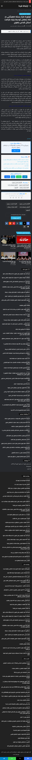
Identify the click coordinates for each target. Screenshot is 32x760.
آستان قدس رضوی (24, 204)
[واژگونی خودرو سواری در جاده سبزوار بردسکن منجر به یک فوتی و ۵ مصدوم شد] (24, 240)
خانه (29, 10)
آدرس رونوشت (16, 218)
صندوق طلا (28, 466)
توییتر (13, 176)
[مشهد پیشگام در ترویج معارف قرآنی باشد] (8, 240)
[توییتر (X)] (24, 223)
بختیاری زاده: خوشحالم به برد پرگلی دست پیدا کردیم (16, 168)
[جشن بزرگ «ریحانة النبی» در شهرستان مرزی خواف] (24, 256)
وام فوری (29, 468)
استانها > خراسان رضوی (22, 10)
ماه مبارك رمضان (12, 207)
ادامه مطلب (16, 150)
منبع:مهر (29, 138)
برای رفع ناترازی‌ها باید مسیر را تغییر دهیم (9, 262)
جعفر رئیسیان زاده (24, 207)
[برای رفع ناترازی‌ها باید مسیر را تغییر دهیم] (8, 256)
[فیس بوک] (28, 223)
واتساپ (18, 176)
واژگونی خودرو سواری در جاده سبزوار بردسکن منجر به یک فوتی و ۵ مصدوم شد (24, 246)
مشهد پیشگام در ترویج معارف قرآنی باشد (8, 245)
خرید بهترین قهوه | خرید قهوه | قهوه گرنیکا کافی (21, 463)
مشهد (27, 210)
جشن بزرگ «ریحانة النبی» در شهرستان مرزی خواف (25, 262)
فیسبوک (7, 176)
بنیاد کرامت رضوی (11, 204)
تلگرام (24, 176)
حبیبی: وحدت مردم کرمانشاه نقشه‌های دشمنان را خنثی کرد (16, 1)
